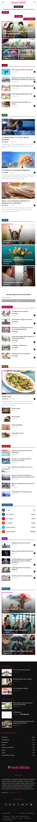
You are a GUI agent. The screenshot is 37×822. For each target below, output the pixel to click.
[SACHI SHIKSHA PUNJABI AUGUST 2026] (6, 88)
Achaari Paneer (16, 408)
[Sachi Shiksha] (18, 767)
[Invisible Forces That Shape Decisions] (18, 47)
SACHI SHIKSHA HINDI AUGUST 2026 (22, 94)
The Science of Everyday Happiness (16, 170)
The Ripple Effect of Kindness (20, 311)
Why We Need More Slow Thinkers (22, 679)
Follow (33, 514)
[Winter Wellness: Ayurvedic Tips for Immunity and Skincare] (7, 705)
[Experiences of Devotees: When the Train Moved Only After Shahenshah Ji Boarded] (6, 80)
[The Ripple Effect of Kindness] (6, 313)
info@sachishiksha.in (15, 792)
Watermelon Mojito (17, 425)
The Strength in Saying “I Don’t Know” (22, 319)
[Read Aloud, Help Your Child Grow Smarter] (6, 104)
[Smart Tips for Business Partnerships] (6, 72)
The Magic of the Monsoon (19, 345)
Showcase (23, 52)
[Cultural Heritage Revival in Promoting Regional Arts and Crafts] (7, 724)
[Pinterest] (18, 804)
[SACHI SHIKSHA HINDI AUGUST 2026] (6, 96)
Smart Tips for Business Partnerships (22, 69)
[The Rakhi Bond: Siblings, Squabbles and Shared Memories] (18, 32)
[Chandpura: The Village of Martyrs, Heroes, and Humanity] (6, 461)
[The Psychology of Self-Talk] (18, 276)
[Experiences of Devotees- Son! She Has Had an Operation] (18, 255)
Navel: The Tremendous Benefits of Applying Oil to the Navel (16, 202)
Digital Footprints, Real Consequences (22, 551)
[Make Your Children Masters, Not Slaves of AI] (6, 486)
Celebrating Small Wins (11, 240)
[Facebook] (5, 804)
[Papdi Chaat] (18, 382)
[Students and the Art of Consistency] (6, 578)
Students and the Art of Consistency (22, 576)
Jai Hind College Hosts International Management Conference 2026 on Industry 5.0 (22, 560)
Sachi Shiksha (6, 36)
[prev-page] (3, 110)
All (20, 366)
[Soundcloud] (22, 804)
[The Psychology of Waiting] (7, 691)
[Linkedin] (14, 804)
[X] (27, 804)
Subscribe (32, 531)
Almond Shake (16, 416)
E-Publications (17, 712)
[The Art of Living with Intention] (7, 672)
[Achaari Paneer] (6, 411)
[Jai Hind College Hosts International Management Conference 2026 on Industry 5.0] (6, 561)
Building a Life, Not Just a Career (21, 543)
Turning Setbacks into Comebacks (15, 630)
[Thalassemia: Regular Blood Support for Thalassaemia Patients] (6, 339)
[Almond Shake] (6, 419)
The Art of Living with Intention (21, 670)
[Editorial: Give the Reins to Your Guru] (6, 469)
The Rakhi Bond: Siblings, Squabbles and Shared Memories (18, 9)
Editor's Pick (6, 446)
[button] (3, 2)
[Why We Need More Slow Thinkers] (7, 681)
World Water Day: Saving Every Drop (22, 491)
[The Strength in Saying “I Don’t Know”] (6, 322)
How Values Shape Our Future (13, 609)
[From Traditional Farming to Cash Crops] (27, 55)
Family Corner (7, 28)
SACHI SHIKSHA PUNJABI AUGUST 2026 (23, 86)
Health (3, 198)
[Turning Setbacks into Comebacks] (18, 623)
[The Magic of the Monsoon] (6, 348)
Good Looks (6, 45)
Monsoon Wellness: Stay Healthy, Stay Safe (18, 651)
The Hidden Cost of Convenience (21, 353)
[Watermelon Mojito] (6, 427)
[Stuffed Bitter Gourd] (6, 435)
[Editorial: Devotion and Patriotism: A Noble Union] (6, 453)
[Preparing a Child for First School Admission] (6, 570)
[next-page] (5, 110)
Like (34, 510)
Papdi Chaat (6, 397)
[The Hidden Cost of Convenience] (6, 356)
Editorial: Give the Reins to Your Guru (22, 467)
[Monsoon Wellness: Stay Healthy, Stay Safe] (18, 644)
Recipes (5, 366)
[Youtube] (31, 804)
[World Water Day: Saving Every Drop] (6, 494)
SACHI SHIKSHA (15, 813)
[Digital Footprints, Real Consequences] (6, 553)
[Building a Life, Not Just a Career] (6, 545)
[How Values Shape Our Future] (18, 602)
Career (5, 54)
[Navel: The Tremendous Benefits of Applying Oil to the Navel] (18, 190)
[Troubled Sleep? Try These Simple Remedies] (18, 127)
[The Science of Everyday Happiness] (18, 160)
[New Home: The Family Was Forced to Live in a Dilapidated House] (6, 330)
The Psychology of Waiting (20, 688)
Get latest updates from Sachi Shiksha (18, 294)
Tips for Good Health (6, 134)
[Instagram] (10, 804)
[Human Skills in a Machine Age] (10, 55)
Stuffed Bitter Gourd (18, 433)
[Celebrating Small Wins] (18, 234)
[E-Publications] (7, 714)
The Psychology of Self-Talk (13, 282)
